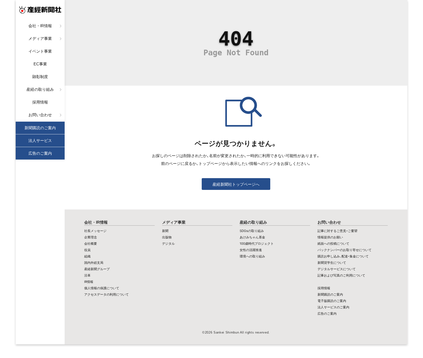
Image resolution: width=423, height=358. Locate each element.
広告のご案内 (40, 153)
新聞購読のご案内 (40, 128)
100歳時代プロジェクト (257, 243)
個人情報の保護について (101, 288)
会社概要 (90, 243)
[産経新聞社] (40, 10)
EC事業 (40, 64)
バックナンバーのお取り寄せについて (344, 250)
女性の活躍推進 (251, 250)
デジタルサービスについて (336, 269)
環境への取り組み (252, 256)
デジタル (168, 243)
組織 (87, 256)
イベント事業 (40, 51)
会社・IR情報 (40, 26)
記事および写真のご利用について (341, 275)
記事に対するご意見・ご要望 (337, 231)
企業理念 (90, 237)
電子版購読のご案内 (331, 301)
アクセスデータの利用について (106, 294)
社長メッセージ (95, 231)
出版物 (167, 237)
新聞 (165, 231)
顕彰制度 (40, 77)
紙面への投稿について (333, 243)
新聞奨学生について (331, 263)
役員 (87, 250)
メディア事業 (40, 38)
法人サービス (40, 141)
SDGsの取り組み (252, 231)
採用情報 (40, 102)
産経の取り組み (40, 89)
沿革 (87, 275)
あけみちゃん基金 (252, 237)
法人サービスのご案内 (333, 307)
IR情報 (88, 282)
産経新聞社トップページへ (235, 184)
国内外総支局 (93, 263)
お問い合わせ (40, 115)
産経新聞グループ (97, 269)
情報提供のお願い (330, 237)
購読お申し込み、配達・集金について (343, 256)
